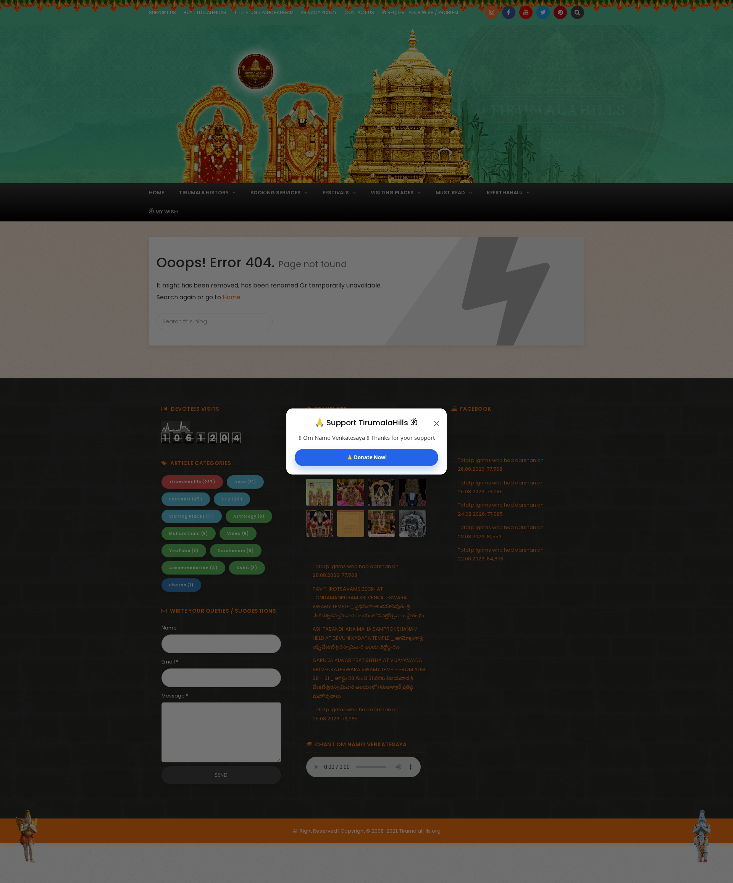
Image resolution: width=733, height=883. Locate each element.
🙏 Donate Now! (367, 457)
